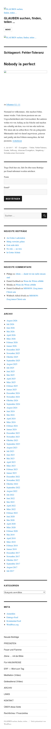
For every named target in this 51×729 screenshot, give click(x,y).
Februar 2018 (12, 545)
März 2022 (11, 509)
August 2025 (12, 364)
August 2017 (12, 567)
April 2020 (11, 523)
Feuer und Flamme (13, 649)
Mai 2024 (11, 414)
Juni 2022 (11, 498)
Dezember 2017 (13, 552)
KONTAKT (9, 700)
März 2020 (11, 527)
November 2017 (13, 556)
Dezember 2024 (13, 393)
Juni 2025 (11, 371)
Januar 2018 (12, 549)
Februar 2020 (12, 531)
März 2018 (11, 541)
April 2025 (11, 378)
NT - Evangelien (21, 147)
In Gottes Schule (13, 252)
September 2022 (13, 487)
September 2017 (13, 563)
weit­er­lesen (17, 140)
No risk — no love (14, 248)
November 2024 (13, 396)
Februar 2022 (12, 512)
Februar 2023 (12, 469)
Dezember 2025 (13, 349)
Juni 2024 (11, 411)
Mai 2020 (11, 520)
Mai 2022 (11, 502)
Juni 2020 (11, 516)
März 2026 (11, 338)
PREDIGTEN (10, 643)
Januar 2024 (12, 429)
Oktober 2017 (12, 560)
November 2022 (13, 480)
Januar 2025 (12, 389)
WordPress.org (13, 624)
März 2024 (11, 422)
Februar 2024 (12, 425)
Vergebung (39, 150)
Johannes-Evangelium (26, 150)
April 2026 (11, 335)
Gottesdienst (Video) (13, 681)
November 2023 (13, 436)
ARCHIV (8, 687)
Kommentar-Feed (14, 621)
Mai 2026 (11, 331)
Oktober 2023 (12, 440)
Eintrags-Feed (12, 617)
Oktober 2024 (12, 400)
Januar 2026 (12, 346)
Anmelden (11, 613)
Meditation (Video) (12, 675)
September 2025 (13, 360)
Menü (8, 29)
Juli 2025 (10, 367)
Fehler (32, 147)
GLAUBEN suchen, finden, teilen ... (23, 20)
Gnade (6, 150)
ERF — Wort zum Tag (14, 668)
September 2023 (13, 444)
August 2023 (12, 447)
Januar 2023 (12, 473)
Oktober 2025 (12, 356)
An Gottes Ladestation (16, 237)
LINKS (7, 694)
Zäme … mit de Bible (13, 655)
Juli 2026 (10, 324)
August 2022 (12, 491)
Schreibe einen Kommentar (14, 153)
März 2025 (11, 382)
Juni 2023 (11, 454)
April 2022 (11, 505)
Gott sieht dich (13, 245)
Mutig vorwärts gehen (16, 241)
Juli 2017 (10, 570)
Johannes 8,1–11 (13, 104)
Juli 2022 (10, 494)
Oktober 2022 (12, 483)
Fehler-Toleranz (41, 147)
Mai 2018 (11, 534)
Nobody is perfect (19, 63)
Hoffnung (13, 150)
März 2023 (11, 465)
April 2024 (11, 418)
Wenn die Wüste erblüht (33, 281)
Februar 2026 (12, 342)
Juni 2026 (11, 327)
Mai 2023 (11, 458)
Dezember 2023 (13, 433)
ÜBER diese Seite (12, 706)
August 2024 (12, 407)
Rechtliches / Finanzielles (16, 713)
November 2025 (13, 353)
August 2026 (12, 320)
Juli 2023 (10, 451)
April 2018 (11, 538)
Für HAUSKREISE (12, 662)
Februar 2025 (12, 385)
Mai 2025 (11, 375)
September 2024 (13, 404)
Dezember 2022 (13, 476)
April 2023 (11, 462)
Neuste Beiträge (11, 636)
